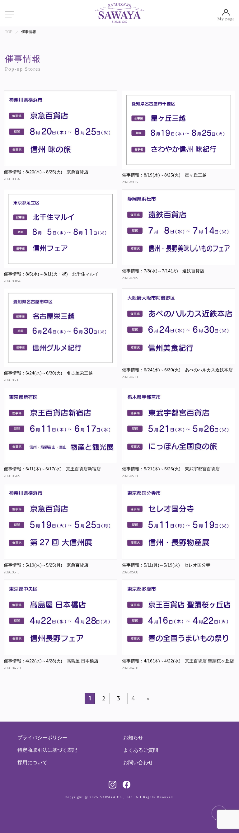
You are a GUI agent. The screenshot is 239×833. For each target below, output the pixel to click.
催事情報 (28, 32)
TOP (8, 32)
